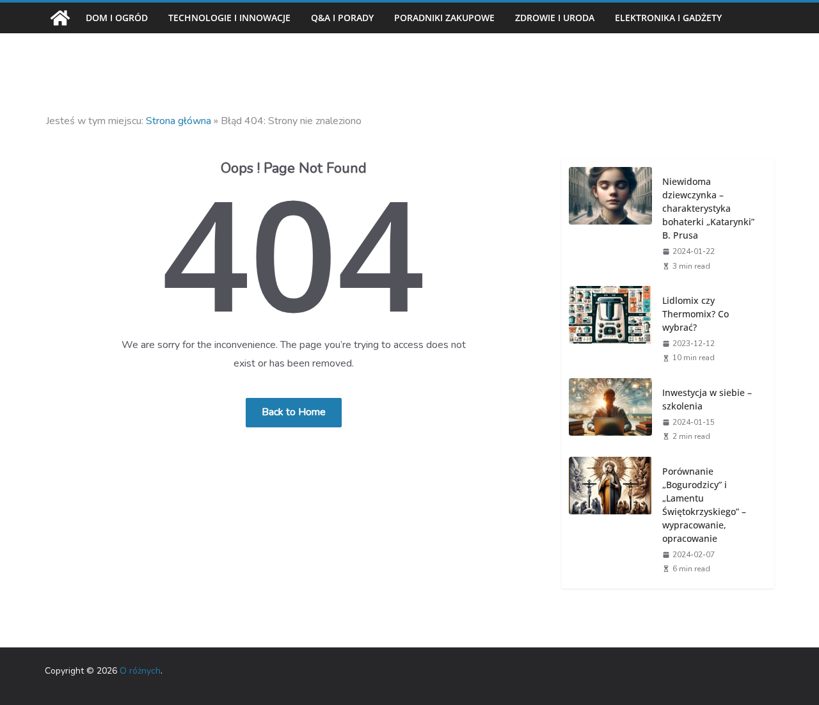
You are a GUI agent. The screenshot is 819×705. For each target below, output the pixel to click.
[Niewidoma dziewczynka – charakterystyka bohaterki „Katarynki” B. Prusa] (610, 222)
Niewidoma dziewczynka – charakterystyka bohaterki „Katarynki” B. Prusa (708, 208)
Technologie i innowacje (229, 18)
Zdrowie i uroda (554, 18)
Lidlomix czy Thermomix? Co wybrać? (695, 313)
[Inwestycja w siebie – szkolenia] (610, 413)
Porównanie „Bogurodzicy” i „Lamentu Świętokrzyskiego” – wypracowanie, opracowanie (704, 504)
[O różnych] (60, 18)
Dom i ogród (117, 18)
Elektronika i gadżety (668, 18)
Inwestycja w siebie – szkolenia (707, 399)
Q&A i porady (342, 18)
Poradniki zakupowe (444, 18)
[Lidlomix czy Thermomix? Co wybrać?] (610, 328)
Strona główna (178, 121)
